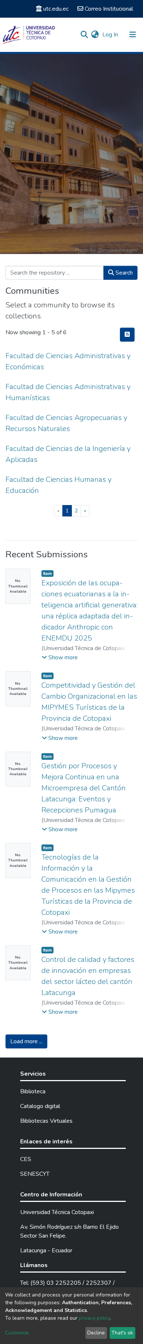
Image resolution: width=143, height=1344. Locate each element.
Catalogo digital (40, 1106)
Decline (96, 1332)
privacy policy (94, 1318)
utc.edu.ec (56, 9)
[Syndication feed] (127, 335)
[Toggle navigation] (132, 34)
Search (123, 273)
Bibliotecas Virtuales (46, 1121)
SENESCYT (35, 1174)
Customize (17, 1332)
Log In (111, 35)
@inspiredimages (117, 250)
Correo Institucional (109, 9)
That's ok (122, 1332)
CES (25, 1159)
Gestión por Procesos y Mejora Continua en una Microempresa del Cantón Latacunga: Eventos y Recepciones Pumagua (83, 788)
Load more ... (26, 1041)
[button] (95, 34)
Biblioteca (32, 1091)
